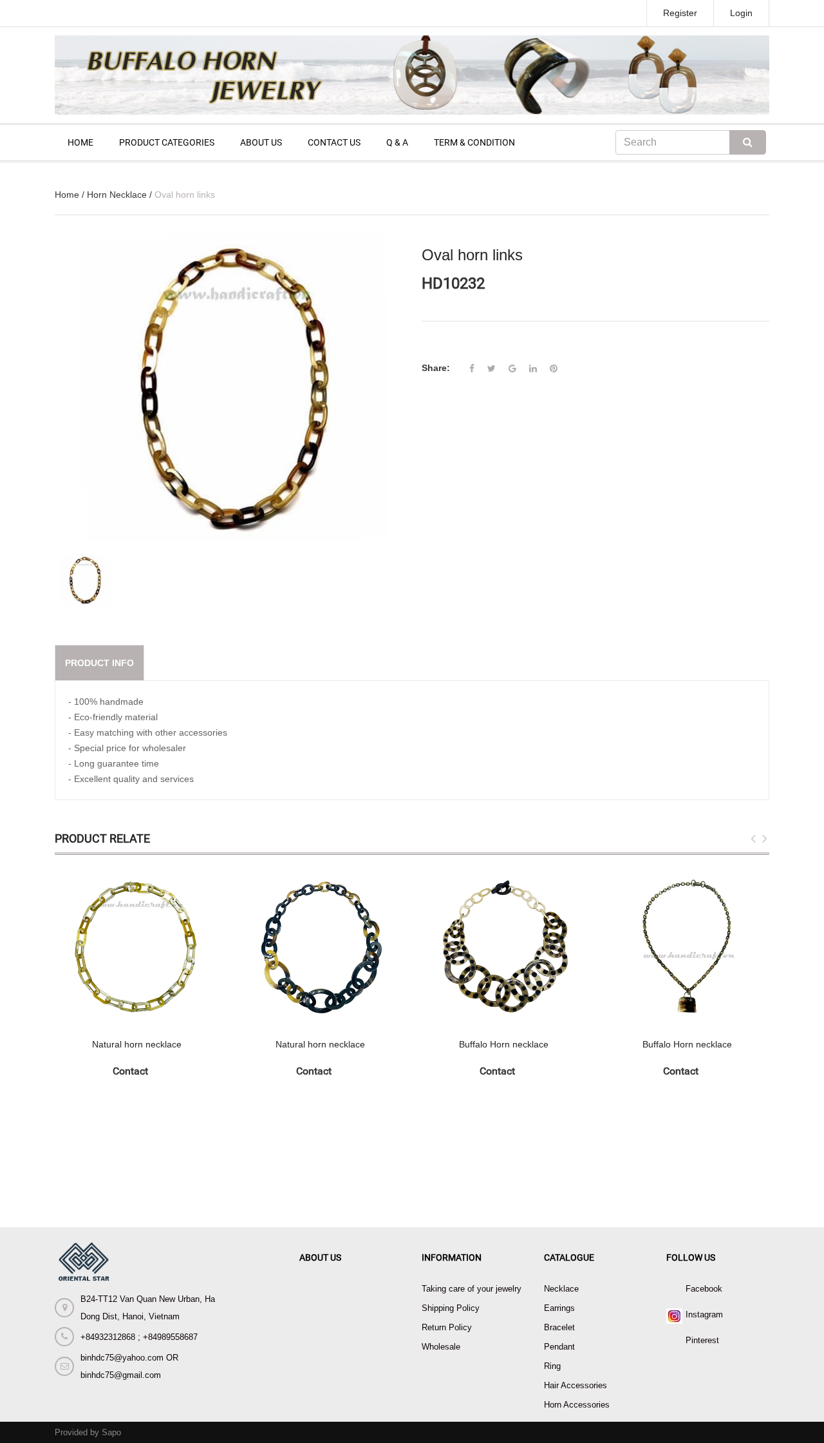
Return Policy (447, 1327)
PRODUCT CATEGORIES (166, 142)
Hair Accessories (575, 1385)
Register (680, 13)
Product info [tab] (99, 663)
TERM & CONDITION (474, 142)
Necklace (561, 1289)
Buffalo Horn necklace (503, 1044)
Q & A (397, 142)
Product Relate (102, 838)
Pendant (559, 1347)
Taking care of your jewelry (471, 1289)
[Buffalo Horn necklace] (503, 946)
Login (741, 13)
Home (67, 194)
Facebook (704, 1289)
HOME (80, 142)
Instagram (704, 1314)
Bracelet (559, 1327)
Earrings (559, 1308)
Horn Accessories (577, 1405)
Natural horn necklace (137, 1044)
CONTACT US (334, 142)
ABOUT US (261, 142)
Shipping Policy (451, 1308)
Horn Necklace (117, 194)
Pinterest (702, 1340)
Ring (552, 1366)
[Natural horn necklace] (136, 946)
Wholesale (441, 1347)
